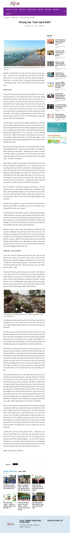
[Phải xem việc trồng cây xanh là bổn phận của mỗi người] (38, 479)
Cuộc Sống (22, 9)
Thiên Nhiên (56, 9)
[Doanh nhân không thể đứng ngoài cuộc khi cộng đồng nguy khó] (50, 95)
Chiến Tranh (47, 9)
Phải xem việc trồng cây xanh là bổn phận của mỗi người (38, 487)
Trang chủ (6, 17)
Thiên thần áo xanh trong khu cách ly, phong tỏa (61, 74)
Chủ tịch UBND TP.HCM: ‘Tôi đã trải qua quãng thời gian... (60, 85)
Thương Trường (31, 9)
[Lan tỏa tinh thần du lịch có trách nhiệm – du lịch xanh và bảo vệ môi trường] (24, 496)
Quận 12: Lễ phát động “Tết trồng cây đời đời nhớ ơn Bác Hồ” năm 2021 (24, 487)
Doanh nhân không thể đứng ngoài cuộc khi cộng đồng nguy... (60, 96)
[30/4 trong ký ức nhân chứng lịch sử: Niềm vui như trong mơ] (50, 41)
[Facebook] (48, 524)
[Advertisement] (46, 3)
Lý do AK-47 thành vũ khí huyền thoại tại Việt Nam (60, 106)
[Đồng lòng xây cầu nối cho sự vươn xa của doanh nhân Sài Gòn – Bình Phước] (50, 52)
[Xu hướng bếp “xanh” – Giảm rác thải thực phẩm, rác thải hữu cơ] (9, 496)
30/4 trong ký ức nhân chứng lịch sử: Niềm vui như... (60, 42)
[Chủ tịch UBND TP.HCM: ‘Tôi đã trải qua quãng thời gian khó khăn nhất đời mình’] (50, 84)
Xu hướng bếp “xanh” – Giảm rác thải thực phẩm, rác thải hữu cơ (9, 505)
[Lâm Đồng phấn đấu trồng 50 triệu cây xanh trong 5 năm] (38, 496)
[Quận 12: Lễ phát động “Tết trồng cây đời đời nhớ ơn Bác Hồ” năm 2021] (24, 479)
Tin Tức (15, 9)
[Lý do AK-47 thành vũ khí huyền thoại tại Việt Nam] (50, 106)
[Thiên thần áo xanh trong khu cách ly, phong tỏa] (50, 74)
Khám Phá (40, 9)
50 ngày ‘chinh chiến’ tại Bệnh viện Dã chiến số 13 (60, 64)
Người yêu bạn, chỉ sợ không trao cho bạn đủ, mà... (60, 116)
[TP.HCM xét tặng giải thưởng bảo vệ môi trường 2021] (9, 479)
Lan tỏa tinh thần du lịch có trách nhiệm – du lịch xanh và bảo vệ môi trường (24, 506)
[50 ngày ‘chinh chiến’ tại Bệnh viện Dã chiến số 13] (50, 63)
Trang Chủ (9, 9)
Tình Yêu (8, 13)
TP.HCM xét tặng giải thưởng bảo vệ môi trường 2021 (9, 486)
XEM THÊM (22, 471)
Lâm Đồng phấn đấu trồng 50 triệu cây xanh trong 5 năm (38, 505)
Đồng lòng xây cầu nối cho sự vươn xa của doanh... (59, 53)
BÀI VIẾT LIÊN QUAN (10, 471)
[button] (64, 12)
